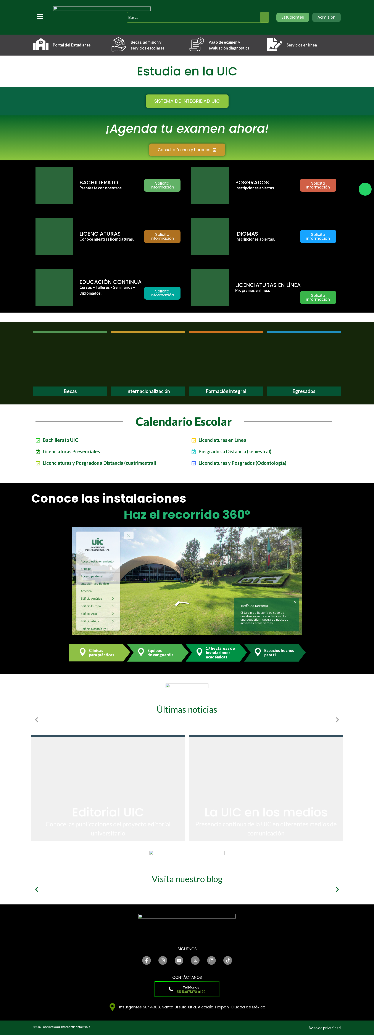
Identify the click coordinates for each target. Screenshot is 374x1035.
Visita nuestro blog (187, 879)
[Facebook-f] (146, 960)
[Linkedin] (211, 960)
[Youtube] (179, 960)
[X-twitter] (195, 960)
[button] (36, 720)
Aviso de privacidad (324, 1027)
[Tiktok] (227, 960)
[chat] (365, 189)
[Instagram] (162, 960)
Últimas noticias (187, 709)
